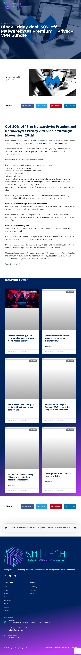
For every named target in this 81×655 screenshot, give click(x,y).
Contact (6, 610)
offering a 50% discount (49, 140)
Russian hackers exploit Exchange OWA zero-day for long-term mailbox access (57, 407)
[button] (68, 5)
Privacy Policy (33, 590)
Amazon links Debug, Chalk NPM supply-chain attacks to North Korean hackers (21, 338)
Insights (6, 607)
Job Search (7, 600)
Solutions (7, 597)
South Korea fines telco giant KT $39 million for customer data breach (21, 407)
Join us (6, 604)
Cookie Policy (33, 587)
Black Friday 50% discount (18, 239)
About (6, 590)
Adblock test (10, 264)
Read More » (11, 346)
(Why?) (18, 264)
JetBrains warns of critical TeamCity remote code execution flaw (57, 338)
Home (6, 587)
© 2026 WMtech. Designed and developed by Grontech (61, 647)
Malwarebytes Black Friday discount (22, 245)
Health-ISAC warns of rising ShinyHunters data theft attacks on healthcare (20, 477)
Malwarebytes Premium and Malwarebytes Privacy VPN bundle (40, 128)
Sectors (6, 593)
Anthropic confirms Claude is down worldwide (58, 474)
